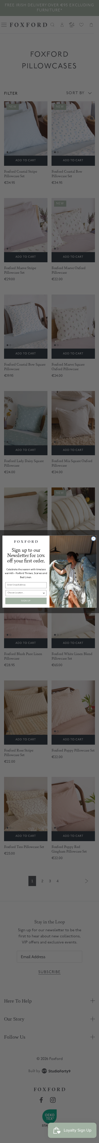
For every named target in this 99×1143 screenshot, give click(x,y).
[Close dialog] (93, 538)
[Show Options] (43, 593)
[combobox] (25, 593)
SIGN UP (25, 601)
